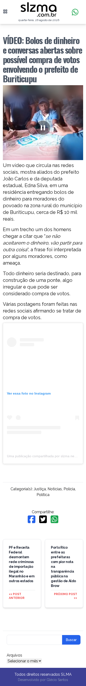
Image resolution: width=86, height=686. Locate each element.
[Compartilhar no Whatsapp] (54, 519)
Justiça (40, 489)
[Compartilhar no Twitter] (43, 519)
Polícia (69, 489)
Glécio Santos (57, 680)
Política (43, 494)
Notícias (55, 489)
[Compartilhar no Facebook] (31, 519)
